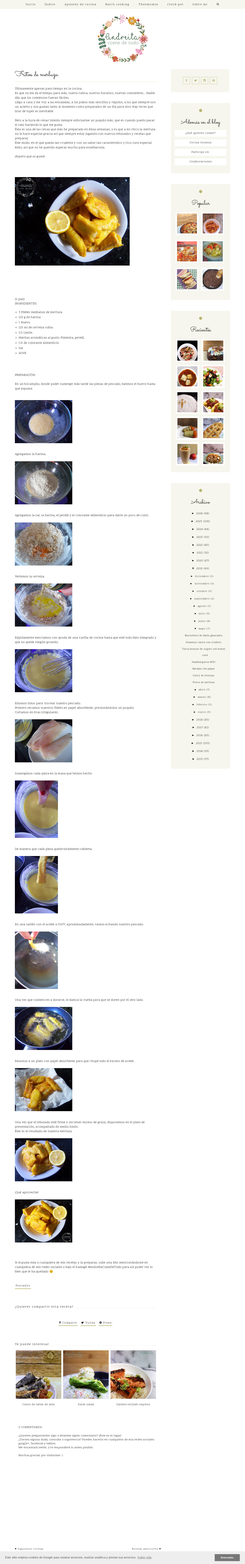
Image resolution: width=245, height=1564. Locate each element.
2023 (200, 537)
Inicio (31, 4)
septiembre (202, 599)
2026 (200, 513)
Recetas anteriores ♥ (146, 1549)
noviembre (202, 584)
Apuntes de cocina (80, 4)
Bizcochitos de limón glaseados (204, 635)
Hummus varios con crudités (204, 642)
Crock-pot (175, 4)
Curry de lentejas (203, 675)
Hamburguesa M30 (204, 662)
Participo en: (200, 152)
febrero (202, 705)
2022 (200, 545)
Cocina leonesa (200, 143)
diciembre (202, 576)
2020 (200, 561)
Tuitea (89, 1323)
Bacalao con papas (203, 668)
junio (202, 621)
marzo (202, 697)
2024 (200, 529)
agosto (203, 606)
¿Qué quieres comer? (200, 133)
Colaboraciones (200, 162)
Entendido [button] (227, 1557)
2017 (200, 728)
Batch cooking (117, 4)
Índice (50, 4)
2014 (200, 751)
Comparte (69, 1323)
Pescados (23, 1286)
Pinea (107, 1323)
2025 (199, 521)
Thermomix (148, 4)
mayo (202, 629)
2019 (200, 569)
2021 (200, 553)
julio (202, 614)
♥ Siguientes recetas (29, 1549)
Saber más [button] (144, 1557)
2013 (200, 759)
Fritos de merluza (204, 682)
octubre (202, 591)
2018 (200, 720)
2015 (199, 743)
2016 (200, 735)
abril (202, 690)
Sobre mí (200, 4)
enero (202, 712)
